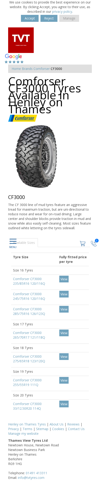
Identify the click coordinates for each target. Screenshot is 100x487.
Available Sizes (24, 242)
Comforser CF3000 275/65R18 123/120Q (29, 358)
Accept (30, 18)
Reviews (73, 424)
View (63, 279)
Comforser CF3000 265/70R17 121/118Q (29, 335)
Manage (69, 18)
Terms (27, 429)
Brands (27, 68)
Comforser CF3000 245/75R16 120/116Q (29, 296)
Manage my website (23, 433)
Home (16, 68)
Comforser (41, 68)
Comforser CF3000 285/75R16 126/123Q (29, 311)
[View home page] (21, 40)
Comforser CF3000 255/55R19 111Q (27, 382)
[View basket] (83, 243)
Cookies (58, 429)
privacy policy (62, 11)
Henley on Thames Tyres (27, 424)
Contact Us (76, 429)
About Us (56, 424)
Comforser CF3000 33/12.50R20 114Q (27, 406)
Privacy (13, 429)
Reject (49, 18)
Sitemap (42, 429)
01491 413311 (36, 473)
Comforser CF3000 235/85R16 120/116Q (29, 281)
